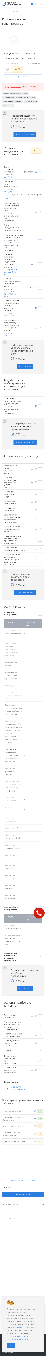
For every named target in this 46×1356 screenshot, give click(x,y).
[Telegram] (32, 4)
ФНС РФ (8, 177)
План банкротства (12, 1111)
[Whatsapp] (36, 4)
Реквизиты (7, 1353)
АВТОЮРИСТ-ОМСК (13, 1126)
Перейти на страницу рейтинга (23, 1180)
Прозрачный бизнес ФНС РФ (10, 271)
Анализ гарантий (26, 442)
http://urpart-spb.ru (19, 1089)
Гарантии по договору (12, 101)
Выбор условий (26, 592)
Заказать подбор (26, 134)
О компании (8, 106)
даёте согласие (24, 1327)
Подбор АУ (26, 366)
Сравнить (26, 989)
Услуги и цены (31, 101)
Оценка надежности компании (15, 93)
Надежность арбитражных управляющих (19, 97)
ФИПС (7, 335)
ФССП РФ (9, 316)
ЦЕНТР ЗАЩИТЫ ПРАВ (14, 1141)
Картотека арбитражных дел (11, 293)
